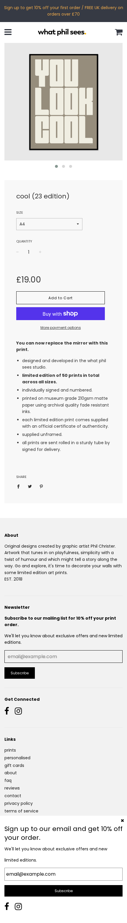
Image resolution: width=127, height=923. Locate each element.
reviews (12, 788)
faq (8, 780)
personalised (17, 758)
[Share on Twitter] (30, 486)
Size (19, 212)
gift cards (14, 765)
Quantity (24, 241)
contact (12, 796)
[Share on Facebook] (20, 486)
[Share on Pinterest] (41, 486)
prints (10, 750)
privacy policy (18, 803)
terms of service (21, 811)
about (10, 773)
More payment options (60, 327)
